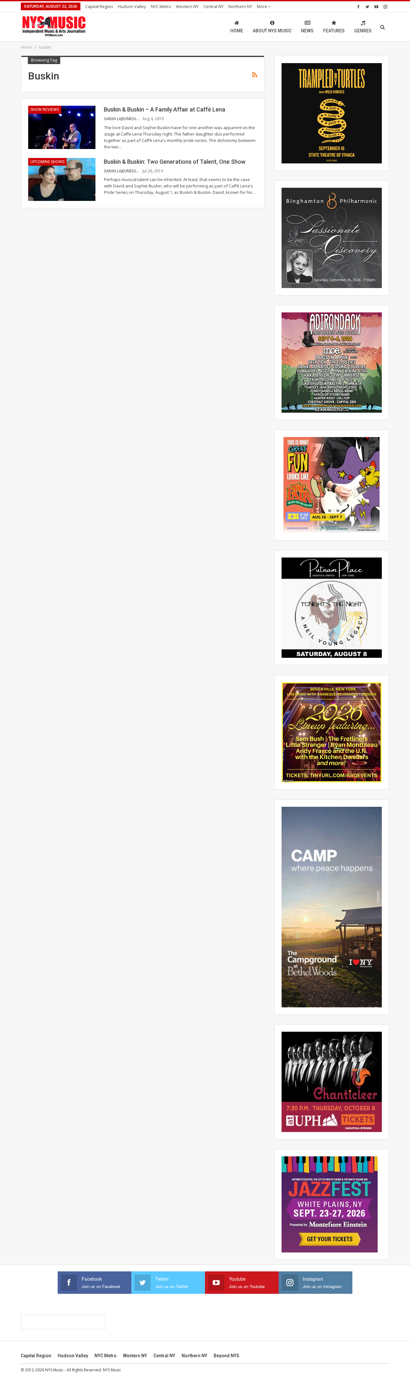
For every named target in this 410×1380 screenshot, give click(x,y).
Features (334, 30)
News (307, 30)
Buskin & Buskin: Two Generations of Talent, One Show (174, 161)
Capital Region (99, 6)
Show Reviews (44, 109)
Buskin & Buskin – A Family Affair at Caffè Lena (164, 109)
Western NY (187, 6)
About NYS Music (272, 30)
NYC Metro (161, 6)
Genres (363, 30)
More (262, 6)
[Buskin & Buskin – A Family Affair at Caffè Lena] (61, 127)
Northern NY (240, 6)
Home (236, 30)
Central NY (213, 6)
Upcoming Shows (47, 162)
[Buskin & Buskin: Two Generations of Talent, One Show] (61, 179)
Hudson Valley (132, 6)
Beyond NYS (226, 1355)
